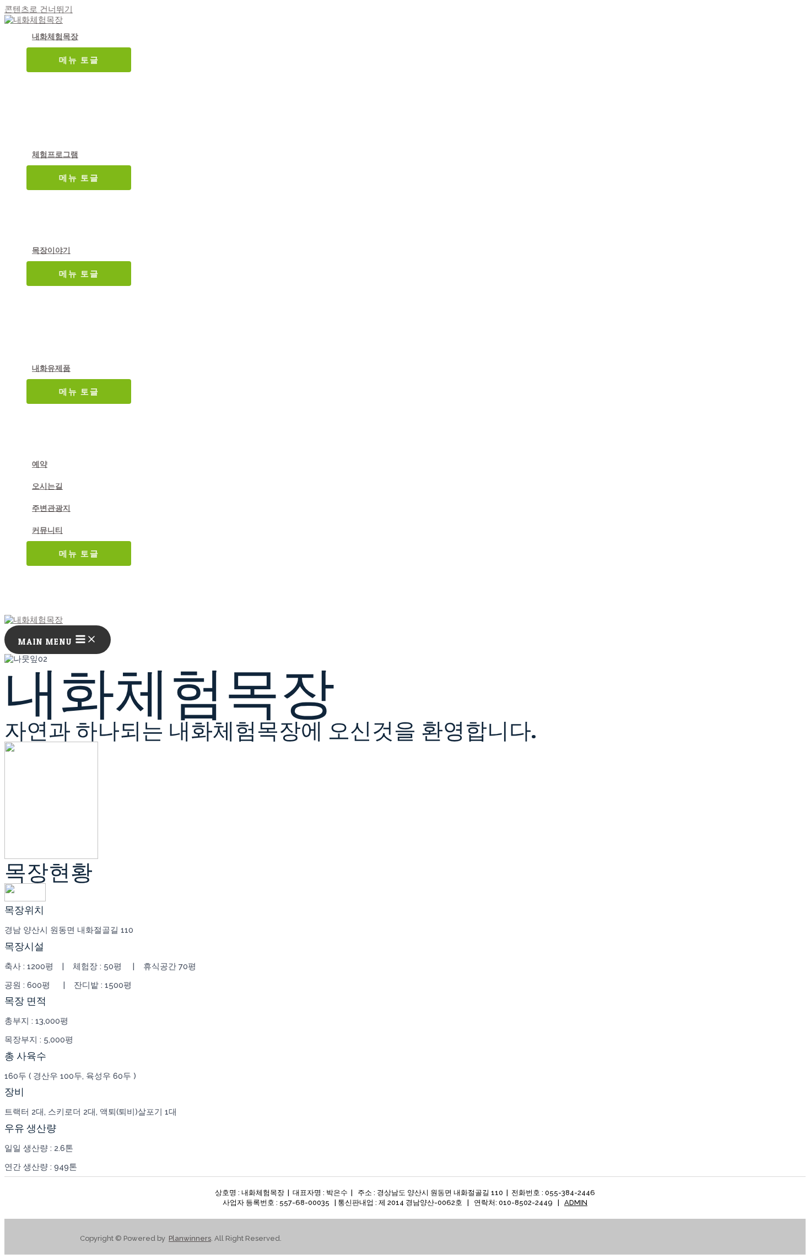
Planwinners (190, 1238)
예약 (39, 464)
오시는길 (47, 486)
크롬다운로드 (537, 19)
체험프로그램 (55, 154)
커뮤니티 (47, 530)
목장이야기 (51, 250)
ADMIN (575, 1202)
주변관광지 (51, 508)
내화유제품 (51, 368)
